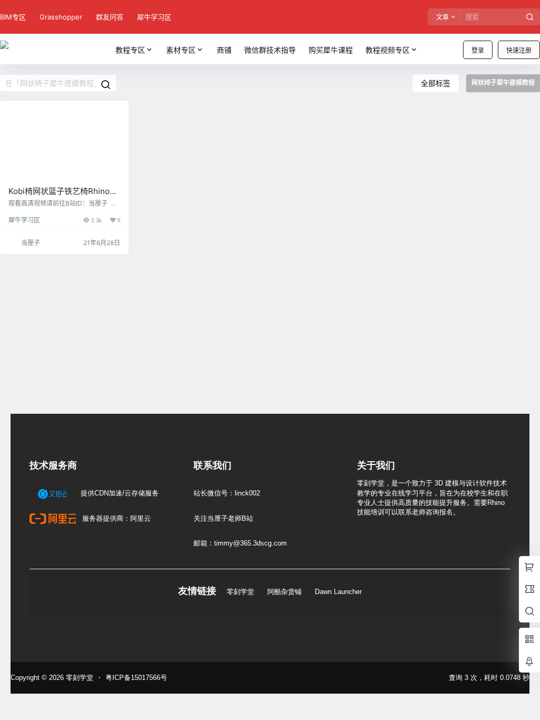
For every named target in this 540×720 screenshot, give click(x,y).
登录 (477, 50)
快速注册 (519, 50)
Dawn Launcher (338, 592)
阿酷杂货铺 (284, 592)
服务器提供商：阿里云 (115, 518)
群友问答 (109, 17)
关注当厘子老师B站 (223, 518)
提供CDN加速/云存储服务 (119, 493)
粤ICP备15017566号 (136, 678)
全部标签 (435, 83)
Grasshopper (61, 17)
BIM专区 (13, 17)
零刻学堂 (240, 592)
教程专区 (130, 49)
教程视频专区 (387, 49)
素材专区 (181, 49)
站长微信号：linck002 (227, 493)
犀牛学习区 (154, 17)
